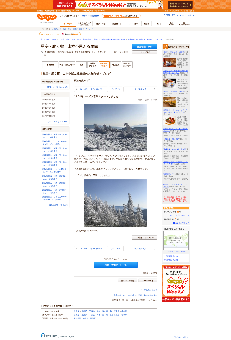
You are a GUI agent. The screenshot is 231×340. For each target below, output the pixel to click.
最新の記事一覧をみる (58, 205)
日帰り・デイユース (86, 29)
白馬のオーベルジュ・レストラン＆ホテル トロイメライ (175, 111)
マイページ (190, 15)
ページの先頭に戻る (148, 290)
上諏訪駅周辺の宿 (171, 256)
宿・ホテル (45, 39)
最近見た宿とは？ (182, 223)
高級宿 (75, 29)
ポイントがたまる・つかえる (51, 34)
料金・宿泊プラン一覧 (116, 264)
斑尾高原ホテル (169, 174)
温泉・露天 (67, 29)
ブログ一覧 (159, 39)
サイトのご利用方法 (172, 11)
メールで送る (147, 280)
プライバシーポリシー (181, 337)
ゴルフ (159, 24)
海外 (171, 23)
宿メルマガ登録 (127, 280)
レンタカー (133, 23)
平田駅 (93, 318)
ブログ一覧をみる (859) (58, 121)
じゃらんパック (84, 24)
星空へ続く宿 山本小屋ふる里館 (140, 39)
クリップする (144, 52)
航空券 (146, 24)
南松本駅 (77, 318)
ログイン (86, 15)
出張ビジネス (56, 29)
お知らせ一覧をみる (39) (57, 87)
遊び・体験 (100, 23)
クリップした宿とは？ (180, 215)
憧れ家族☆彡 (140, 89)
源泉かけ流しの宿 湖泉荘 (173, 52)
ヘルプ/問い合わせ (187, 11)
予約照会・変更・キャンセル (174, 15)
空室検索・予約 (144, 46)
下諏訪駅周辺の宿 (171, 260)
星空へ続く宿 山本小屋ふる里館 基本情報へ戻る (135, 295)
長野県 (54, 39)
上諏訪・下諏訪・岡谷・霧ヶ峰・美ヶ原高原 (75, 39)
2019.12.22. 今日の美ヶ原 (91, 89)
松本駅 (124, 311)
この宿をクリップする (144, 237)
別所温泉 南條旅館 (171, 139)
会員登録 (95, 15)
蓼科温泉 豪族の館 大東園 (174, 149)
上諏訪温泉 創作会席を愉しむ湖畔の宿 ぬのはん (175, 72)
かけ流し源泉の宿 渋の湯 (173, 91)
